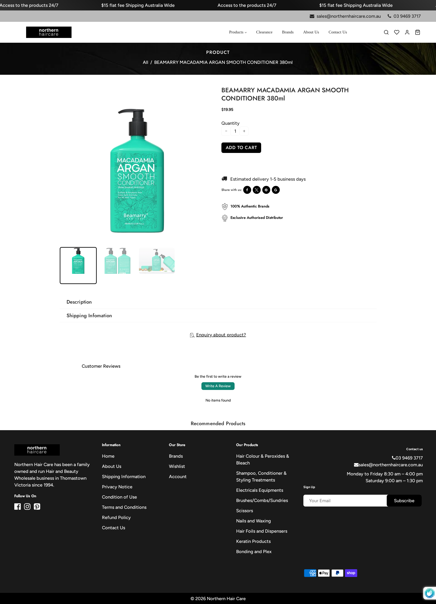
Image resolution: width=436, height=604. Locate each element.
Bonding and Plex (254, 551)
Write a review (218, 386)
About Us (111, 466)
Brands (176, 456)
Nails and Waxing (253, 521)
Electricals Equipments (259, 490)
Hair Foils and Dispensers (261, 531)
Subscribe (404, 500)
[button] (67, 265)
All (145, 62)
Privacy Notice (117, 486)
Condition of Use (119, 497)
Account (178, 476)
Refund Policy (116, 517)
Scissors (244, 510)
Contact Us (113, 527)
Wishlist (177, 466)
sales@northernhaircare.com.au (391, 464)
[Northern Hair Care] (49, 32)
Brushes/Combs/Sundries (262, 500)
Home (108, 456)
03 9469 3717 (409, 458)
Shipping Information (124, 476)
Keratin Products (253, 541)
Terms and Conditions (124, 507)
